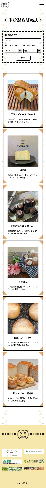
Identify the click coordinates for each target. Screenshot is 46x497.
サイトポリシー (23, 483)
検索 (23, 58)
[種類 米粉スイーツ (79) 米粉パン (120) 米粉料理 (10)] (32, 51)
